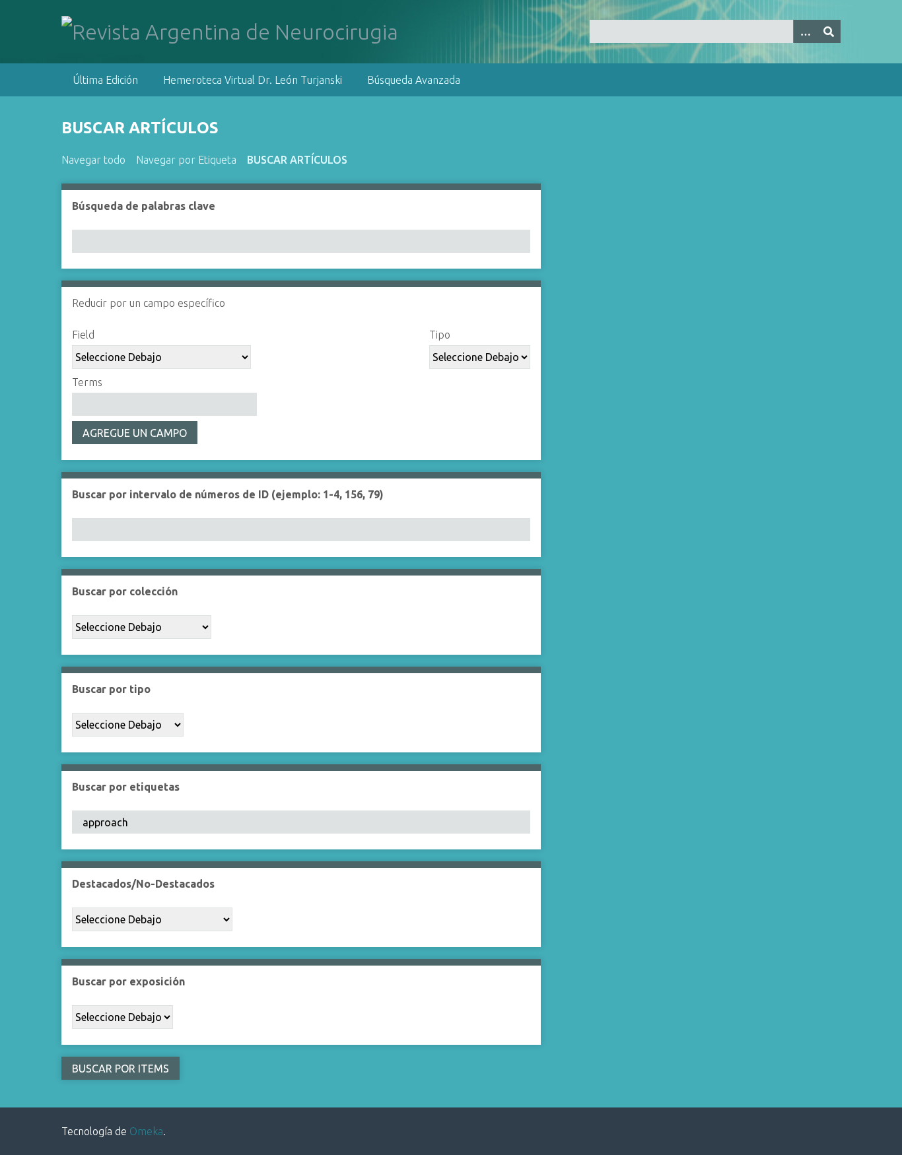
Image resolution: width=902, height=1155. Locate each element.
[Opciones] (805, 31)
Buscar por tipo (111, 689)
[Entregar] (829, 31)
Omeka (146, 1131)
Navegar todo (93, 160)
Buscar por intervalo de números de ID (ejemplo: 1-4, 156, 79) (228, 494)
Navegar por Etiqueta (186, 160)
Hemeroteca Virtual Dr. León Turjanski (252, 80)
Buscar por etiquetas (126, 787)
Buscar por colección (125, 591)
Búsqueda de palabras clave (143, 206)
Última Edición (105, 80)
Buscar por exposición (128, 981)
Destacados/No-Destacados (143, 884)
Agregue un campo (135, 433)
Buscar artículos (297, 160)
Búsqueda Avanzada (413, 80)
